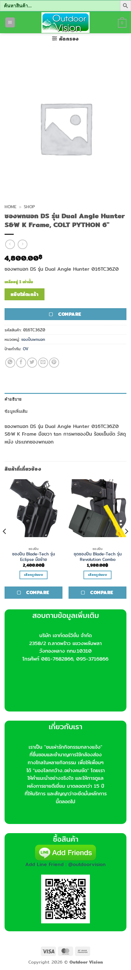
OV (25, 349)
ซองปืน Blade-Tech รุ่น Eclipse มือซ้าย (33, 556)
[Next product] (10, 244)
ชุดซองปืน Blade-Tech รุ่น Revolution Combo (98, 556)
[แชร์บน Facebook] (21, 363)
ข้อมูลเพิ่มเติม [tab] (16, 411)
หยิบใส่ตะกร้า (25, 294)
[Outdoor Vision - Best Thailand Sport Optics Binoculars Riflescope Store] (65, 22)
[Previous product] (22, 244)
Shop (29, 206)
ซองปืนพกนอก (33, 339)
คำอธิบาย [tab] (13, 399)
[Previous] (5, 544)
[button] (10, 22)
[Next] (126, 544)
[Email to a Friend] (43, 363)
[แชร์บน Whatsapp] (10, 363)
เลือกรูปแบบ (33, 574)
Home (10, 206)
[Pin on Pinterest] (54, 363)
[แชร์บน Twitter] (32, 363)
